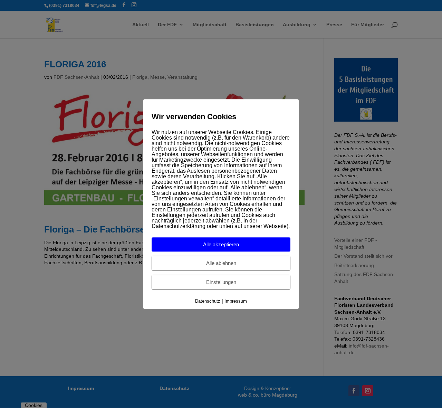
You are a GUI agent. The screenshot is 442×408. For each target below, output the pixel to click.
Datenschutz (207, 301)
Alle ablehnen (221, 263)
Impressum (235, 301)
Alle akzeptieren (221, 245)
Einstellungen (221, 282)
